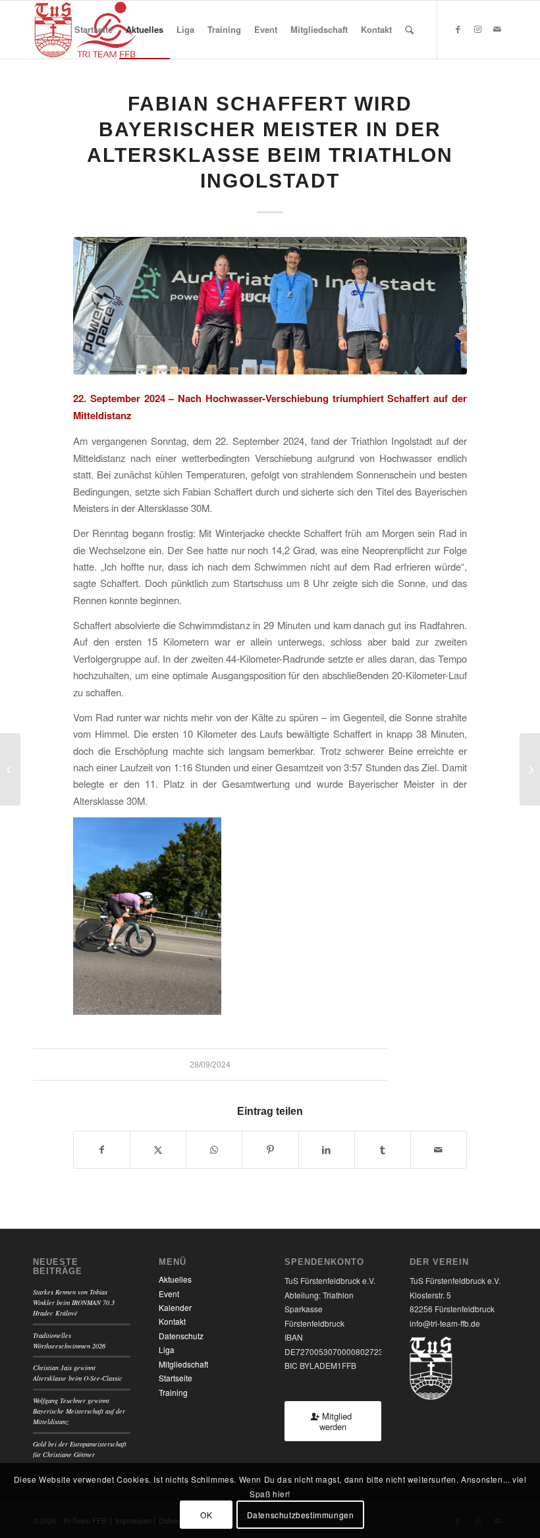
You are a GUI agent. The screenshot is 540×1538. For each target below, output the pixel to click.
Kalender (175, 1307)
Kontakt (172, 1321)
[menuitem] (93, 30)
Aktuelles (175, 1279)
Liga (167, 1349)
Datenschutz (181, 1335)
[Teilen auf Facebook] (102, 1149)
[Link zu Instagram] (477, 29)
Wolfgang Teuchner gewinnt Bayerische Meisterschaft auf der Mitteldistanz (79, 1411)
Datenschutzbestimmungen (300, 1514)
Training (173, 1392)
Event (169, 1293)
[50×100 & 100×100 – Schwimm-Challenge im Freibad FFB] (530, 769)
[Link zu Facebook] (458, 29)
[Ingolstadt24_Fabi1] (270, 305)
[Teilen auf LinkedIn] (326, 1149)
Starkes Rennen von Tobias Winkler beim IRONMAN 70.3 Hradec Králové (74, 1302)
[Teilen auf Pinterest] (270, 1149)
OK (206, 1514)
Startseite (175, 1377)
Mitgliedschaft (183, 1364)
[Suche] (409, 30)
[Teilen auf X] (158, 1149)
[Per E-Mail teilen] (438, 1149)
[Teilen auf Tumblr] (382, 1149)
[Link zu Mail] (497, 29)
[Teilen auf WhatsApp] (214, 1149)
